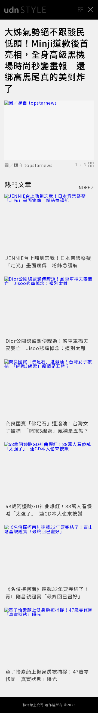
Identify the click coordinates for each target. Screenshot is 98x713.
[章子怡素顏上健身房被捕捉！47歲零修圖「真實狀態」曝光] (49, 637)
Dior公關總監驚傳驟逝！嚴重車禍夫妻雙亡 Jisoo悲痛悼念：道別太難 (46, 344)
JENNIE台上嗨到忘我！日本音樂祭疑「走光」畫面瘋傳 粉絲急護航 (48, 261)
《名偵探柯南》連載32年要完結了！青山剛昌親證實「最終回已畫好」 (47, 592)
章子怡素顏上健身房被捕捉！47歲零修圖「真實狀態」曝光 (47, 675)
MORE (84, 187)
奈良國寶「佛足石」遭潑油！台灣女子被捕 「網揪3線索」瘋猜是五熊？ (47, 427)
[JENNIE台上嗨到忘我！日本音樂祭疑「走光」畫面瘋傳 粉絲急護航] (49, 223)
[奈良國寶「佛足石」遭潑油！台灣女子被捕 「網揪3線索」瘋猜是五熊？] (49, 389)
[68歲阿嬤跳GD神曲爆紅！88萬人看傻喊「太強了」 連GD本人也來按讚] (49, 471)
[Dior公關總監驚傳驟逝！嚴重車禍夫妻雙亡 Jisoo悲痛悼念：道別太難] (49, 306)
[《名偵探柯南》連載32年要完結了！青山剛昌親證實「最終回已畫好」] (49, 554)
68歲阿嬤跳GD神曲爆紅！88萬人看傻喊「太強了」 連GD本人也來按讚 (48, 509)
